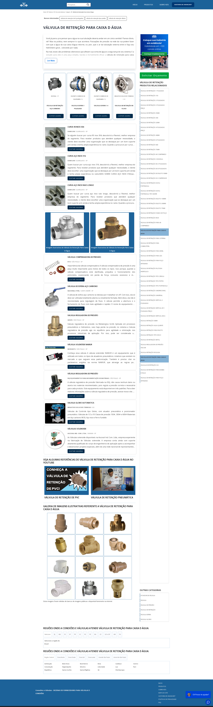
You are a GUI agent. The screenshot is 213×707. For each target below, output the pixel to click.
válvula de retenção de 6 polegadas (72, 18)
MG (60, 634)
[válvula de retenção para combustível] (118, 545)
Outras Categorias (150, 590)
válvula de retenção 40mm (117, 18)
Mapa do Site (163, 693)
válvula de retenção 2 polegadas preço (153, 106)
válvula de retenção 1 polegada (152, 91)
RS (85, 634)
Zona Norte (61, 657)
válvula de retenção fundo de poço (154, 213)
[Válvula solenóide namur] (55, 363)
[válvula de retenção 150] (89, 566)
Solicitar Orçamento (154, 75)
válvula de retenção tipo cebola (152, 276)
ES (65, 634)
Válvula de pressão (147, 605)
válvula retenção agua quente (152, 325)
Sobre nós (162, 690)
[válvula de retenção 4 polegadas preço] (61, 545)
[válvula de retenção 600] (89, 545)
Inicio (160, 683)
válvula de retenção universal (152, 295)
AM (115, 634)
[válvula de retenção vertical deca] (61, 566)
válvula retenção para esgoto (152, 330)
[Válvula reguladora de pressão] (55, 393)
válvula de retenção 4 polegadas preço (153, 128)
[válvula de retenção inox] (118, 566)
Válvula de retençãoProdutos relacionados (153, 84)
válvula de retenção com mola (152, 159)
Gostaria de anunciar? (183, 4)
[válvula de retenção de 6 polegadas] (89, 523)
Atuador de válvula (148, 595)
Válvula (143, 600)
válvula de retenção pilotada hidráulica (151, 269)
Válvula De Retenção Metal (150, 340)
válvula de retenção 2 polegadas (153, 100)
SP (70, 634)
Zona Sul (82, 657)
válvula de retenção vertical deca (153, 316)
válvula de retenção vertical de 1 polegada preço (153, 309)
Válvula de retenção (148, 610)
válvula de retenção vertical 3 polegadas (152, 301)
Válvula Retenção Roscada (150, 352)
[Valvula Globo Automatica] (55, 422)
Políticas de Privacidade (167, 699)
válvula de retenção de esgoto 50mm (154, 173)
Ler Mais (51, 60)
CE (100, 634)
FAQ (159, 702)
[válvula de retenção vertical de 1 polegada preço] (61, 588)
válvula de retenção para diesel (152, 251)
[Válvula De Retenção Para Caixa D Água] (67, 229)
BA (95, 634)
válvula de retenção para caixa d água (153, 358)
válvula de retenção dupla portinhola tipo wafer (150, 192)
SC (80, 634)
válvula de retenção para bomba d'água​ (152, 371)
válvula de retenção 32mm (150, 123)
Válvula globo (146, 619)
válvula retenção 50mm (149, 321)
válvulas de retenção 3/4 (149, 365)
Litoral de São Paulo (119, 657)
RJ (54, 634)
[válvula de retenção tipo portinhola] (118, 523)
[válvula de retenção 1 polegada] (118, 588)
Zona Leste (91, 657)
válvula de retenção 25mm (150, 113)
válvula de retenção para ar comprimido (151, 224)
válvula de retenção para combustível (150, 244)
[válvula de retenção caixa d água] (61, 523)
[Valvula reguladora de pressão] (55, 334)
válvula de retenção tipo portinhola (154, 286)
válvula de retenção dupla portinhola (150, 184)
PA (120, 634)
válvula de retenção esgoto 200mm (153, 203)
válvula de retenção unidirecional (153, 291)
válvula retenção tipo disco (151, 335)
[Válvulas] (24, 4)
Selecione (47, 634)
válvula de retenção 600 (149, 145)
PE (90, 634)
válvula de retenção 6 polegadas (153, 140)
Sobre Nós (164, 5)
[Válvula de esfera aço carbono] (55, 305)
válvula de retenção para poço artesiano (152, 262)
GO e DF (107, 634)
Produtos (148, 5)
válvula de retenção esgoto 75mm (153, 208)
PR (75, 634)
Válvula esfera (146, 615)
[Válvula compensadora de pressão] (55, 276)
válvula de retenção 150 (149, 96)
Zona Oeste (72, 657)
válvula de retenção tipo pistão (96, 18)
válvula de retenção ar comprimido (153, 154)
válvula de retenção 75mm (150, 150)
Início (135, 5)
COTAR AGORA (55, 116)
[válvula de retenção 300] (89, 588)
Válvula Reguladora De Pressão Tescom (152, 346)
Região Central (49, 657)
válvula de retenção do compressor (154, 178)
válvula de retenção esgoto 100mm (153, 199)
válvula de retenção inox (150, 218)
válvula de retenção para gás (151, 256)
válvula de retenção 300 (149, 118)
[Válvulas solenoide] (55, 448)
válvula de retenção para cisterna (153, 238)
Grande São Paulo (104, 657)
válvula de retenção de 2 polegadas (154, 164)
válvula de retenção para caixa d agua (153, 232)
